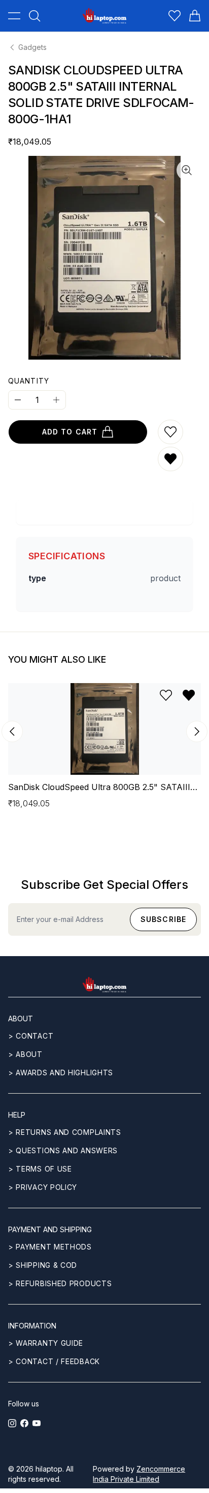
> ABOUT (25, 1054)
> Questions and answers (63, 1150)
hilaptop (49, 1468)
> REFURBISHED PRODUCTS (60, 1283)
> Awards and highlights (60, 1072)
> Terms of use (40, 1168)
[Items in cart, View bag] (195, 16)
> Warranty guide (45, 1343)
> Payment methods (50, 1246)
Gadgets (32, 47)
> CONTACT (30, 1035)
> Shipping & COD (42, 1265)
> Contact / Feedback (54, 1361)
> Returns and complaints (64, 1132)
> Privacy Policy (42, 1187)
